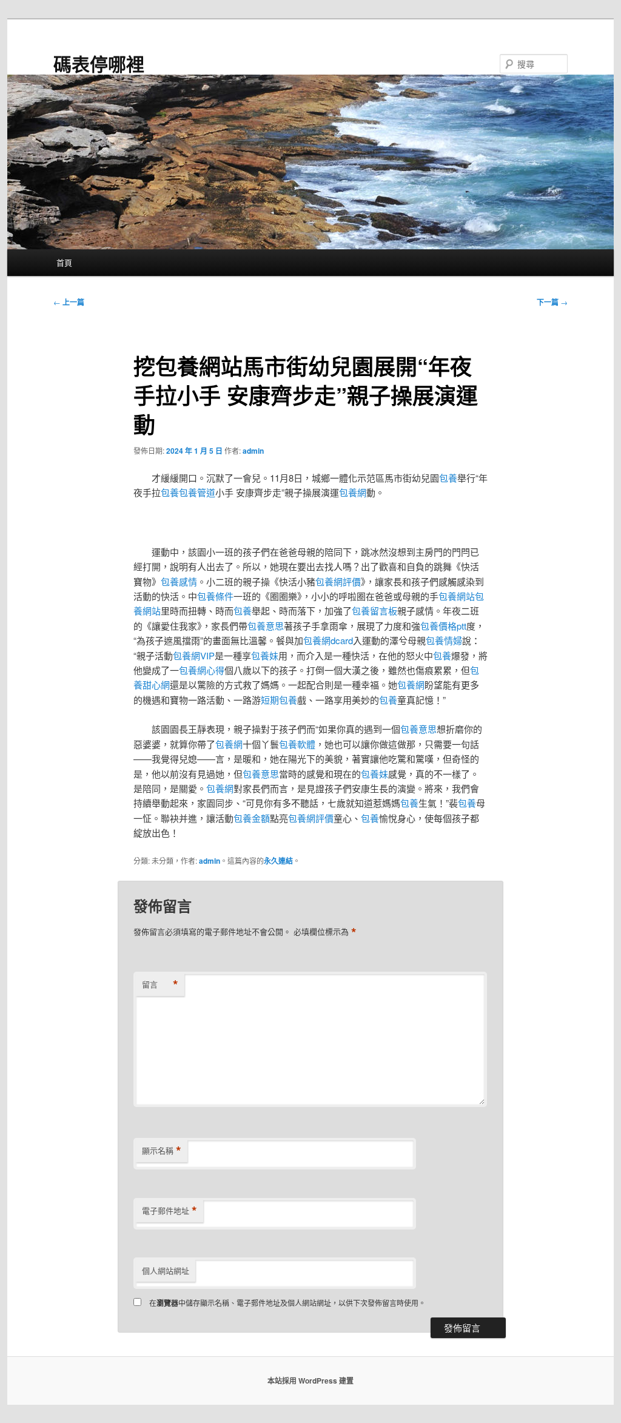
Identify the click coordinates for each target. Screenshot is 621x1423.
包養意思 (265, 625)
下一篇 (552, 302)
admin (253, 450)
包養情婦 (444, 640)
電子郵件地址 (169, 1210)
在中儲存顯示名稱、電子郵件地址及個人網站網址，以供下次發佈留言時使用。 (287, 1302)
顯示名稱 (161, 1150)
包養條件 (215, 596)
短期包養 (279, 699)
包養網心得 (201, 670)
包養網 (352, 492)
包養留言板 (374, 610)
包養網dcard (328, 640)
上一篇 (68, 302)
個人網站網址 (165, 1270)
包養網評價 (338, 581)
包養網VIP (194, 655)
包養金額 (251, 818)
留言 (160, 984)
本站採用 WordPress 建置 (310, 1380)
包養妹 (264, 655)
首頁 (64, 262)
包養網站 (456, 596)
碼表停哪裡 (98, 63)
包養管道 (197, 492)
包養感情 (179, 581)
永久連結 (278, 860)
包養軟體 (297, 744)
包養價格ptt (443, 625)
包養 (448, 477)
